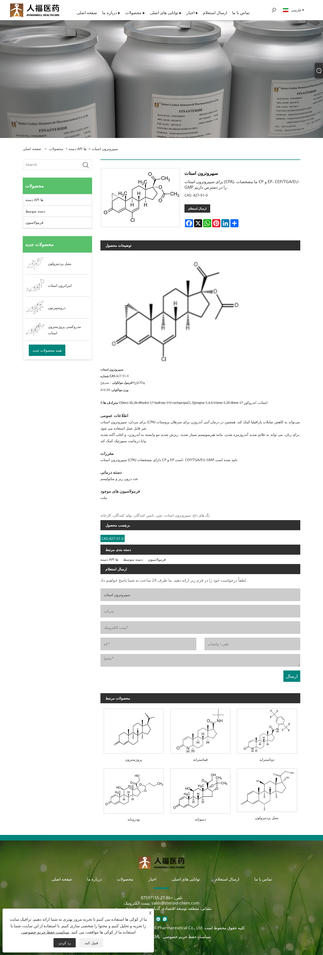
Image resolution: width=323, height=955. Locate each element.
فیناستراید (200, 759)
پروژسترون (133, 759)
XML (156, 936)
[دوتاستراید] (267, 729)
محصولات (56, 148)
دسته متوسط (35, 211)
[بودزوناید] (133, 789)
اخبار (152, 879)
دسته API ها (77, 148)
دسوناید (200, 819)
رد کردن (65, 942)
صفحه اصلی (61, 879)
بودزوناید (133, 819)
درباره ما (94, 879)
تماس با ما (263, 879)
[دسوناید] (200, 789)
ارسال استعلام (197, 208)
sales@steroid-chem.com (175, 903)
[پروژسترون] (133, 729)
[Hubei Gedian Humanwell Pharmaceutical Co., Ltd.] (34, 9)
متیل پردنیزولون (267, 817)
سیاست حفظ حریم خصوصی (187, 936)
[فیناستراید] (200, 729)
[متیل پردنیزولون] (267, 788)
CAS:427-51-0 (112, 538)
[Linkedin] (158, 918)
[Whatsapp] (164, 918)
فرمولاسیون (34, 222)
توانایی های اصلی (186, 879)
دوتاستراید (267, 759)
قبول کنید (91, 942)
